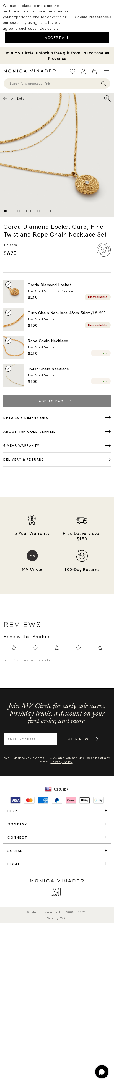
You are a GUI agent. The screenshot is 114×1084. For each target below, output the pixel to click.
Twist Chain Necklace (48, 368)
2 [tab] (11, 210)
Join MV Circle (19, 53)
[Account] (83, 71)
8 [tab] (51, 210)
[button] (93, 17)
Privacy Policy (62, 762)
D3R (62, 918)
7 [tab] (45, 210)
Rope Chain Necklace (48, 340)
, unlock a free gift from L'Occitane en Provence (57, 55)
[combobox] (54, 83)
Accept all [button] (57, 38)
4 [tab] (25, 210)
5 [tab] (31, 210)
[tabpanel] (57, 155)
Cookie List (49, 28)
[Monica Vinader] (31, 71)
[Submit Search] (104, 83)
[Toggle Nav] (106, 71)
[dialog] (57, 23)
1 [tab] (5, 210)
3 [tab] (18, 210)
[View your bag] (94, 71)
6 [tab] (38, 210)
